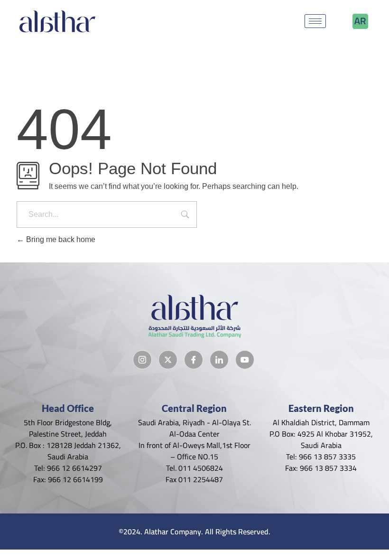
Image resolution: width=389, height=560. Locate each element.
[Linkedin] (219, 359)
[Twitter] (167, 359)
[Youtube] (244, 359)
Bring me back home (59, 239)
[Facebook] (193, 359)
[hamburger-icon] (315, 21)
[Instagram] (142, 359)
